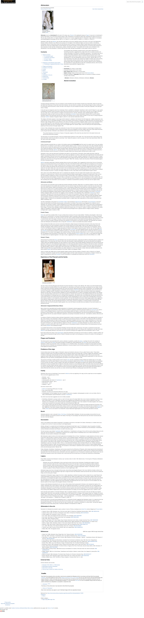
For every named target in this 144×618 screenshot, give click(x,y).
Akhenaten (45, 584)
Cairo (47, 32)
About (23, 1)
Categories (43, 594)
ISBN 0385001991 (78, 515)
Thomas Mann (99, 509)
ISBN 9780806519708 (92, 541)
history (49, 583)
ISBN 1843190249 (84, 512)
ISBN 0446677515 (84, 524)
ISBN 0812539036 (77, 525)
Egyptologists (60, 332)
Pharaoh (72, 35)
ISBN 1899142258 (95, 511)
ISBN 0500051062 (85, 555)
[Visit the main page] (8, 1)
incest (99, 405)
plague (80, 341)
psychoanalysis (92, 201)
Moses (42, 214)
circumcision (73, 229)
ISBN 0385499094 (86, 522)
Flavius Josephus (79, 233)
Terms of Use (50, 608)
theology (92, 192)
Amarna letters (90, 72)
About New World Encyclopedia (7, 603)
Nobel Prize (84, 509)
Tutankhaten (58, 431)
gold (68, 359)
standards (43, 577)
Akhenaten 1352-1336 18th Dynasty (51, 564)
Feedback (29, 1)
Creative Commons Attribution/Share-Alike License (22, 608)
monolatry (58, 254)
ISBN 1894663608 (94, 520)
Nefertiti (54, 41)
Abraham (45, 230)
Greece (47, 408)
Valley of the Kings (62, 414)
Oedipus (49, 249)
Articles (19, 1)
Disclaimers (7, 604)
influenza (43, 342)
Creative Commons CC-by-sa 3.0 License (70, 577)
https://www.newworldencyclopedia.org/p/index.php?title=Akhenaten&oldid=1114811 (65, 593)
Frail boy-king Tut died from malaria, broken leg (52, 569)
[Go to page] (142, 2)
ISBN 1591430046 (53, 547)
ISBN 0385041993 (75, 517)
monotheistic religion (62, 201)
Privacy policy (8, 602)
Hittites (82, 361)
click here (77, 580)
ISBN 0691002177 (87, 554)
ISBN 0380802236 (79, 527)
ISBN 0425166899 (82, 535)
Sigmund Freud (78, 201)
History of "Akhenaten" (47, 588)
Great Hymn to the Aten (47, 567)
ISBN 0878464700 (50, 538)
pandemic (49, 325)
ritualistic (47, 116)
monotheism (73, 114)
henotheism (98, 191)
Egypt (87, 35)
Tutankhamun (69, 221)
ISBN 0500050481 (78, 534)
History (43, 595)
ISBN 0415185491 (90, 544)
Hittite (85, 342)
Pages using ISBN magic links (48, 599)
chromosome (94, 309)
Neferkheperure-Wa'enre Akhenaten (49, 566)
